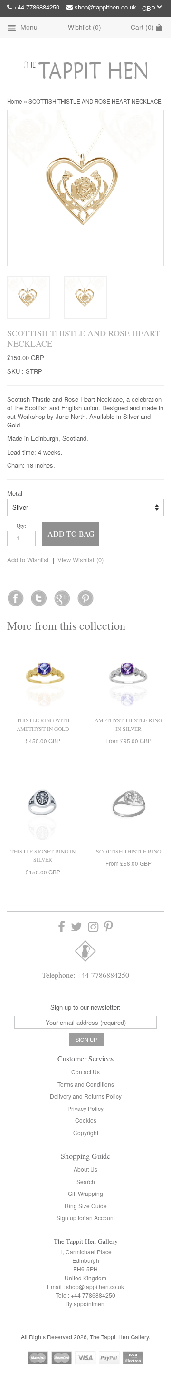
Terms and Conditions (85, 1084)
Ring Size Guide (86, 1206)
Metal (14, 493)
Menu (28, 27)
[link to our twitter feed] (38, 595)
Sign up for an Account (86, 1217)
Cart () (143, 27)
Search (85, 1181)
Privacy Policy (85, 1108)
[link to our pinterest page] (108, 927)
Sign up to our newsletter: (85, 1007)
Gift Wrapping (85, 1193)
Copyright (85, 1132)
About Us (85, 1169)
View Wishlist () (80, 559)
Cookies (85, 1120)
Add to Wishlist (28, 559)
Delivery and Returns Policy (86, 1096)
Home (14, 101)
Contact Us (85, 1072)
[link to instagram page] (93, 927)
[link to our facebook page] (15, 595)
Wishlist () (84, 27)
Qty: (21, 526)
